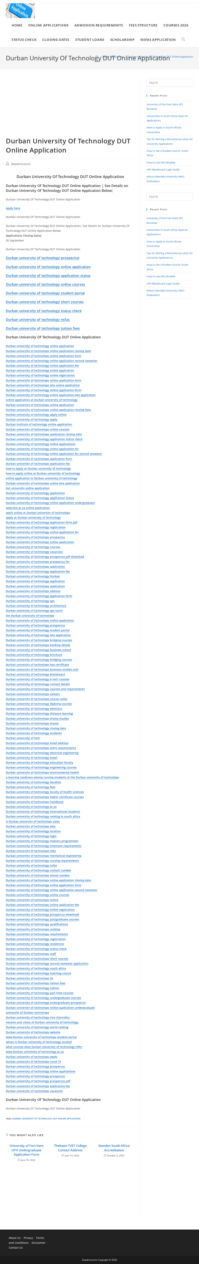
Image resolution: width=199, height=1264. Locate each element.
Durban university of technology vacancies (34, 552)
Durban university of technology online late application (43, 483)
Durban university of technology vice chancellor (38, 1017)
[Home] (96, 56)
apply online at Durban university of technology (38, 512)
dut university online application (28, 488)
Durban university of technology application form (39, 459)
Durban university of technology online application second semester (51, 361)
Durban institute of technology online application (39, 424)
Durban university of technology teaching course (38, 973)
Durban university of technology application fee (38, 463)
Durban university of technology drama (32, 723)
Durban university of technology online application (48, 266)
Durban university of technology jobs (31, 826)
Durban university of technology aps (30, 601)
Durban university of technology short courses (45, 301)
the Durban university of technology (30, 615)
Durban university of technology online (32, 900)
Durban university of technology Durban (33, 576)
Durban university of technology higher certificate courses (45, 797)
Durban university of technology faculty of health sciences (45, 792)
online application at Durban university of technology (42, 400)
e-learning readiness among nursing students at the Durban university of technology (62, 777)
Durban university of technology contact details (38, 684)
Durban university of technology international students (43, 811)
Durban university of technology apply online (36, 414)
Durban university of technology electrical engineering (42, 753)
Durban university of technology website (33, 1032)
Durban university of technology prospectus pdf (38, 1081)
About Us (15, 1238)
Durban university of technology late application (38, 635)
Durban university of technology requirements (37, 934)
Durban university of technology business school (38, 650)
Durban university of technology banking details (38, 645)
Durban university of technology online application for (42, 449)
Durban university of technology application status (48, 275)
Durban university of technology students (34, 733)
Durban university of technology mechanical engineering (43, 856)
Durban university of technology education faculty (39, 762)
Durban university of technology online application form (43, 356)
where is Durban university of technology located (39, 1042)
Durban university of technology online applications (40, 444)
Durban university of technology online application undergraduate (50, 503)
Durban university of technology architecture (36, 605)
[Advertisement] (70, 107)
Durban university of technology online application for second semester (54, 454)
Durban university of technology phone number (38, 875)
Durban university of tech (23, 738)
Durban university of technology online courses (45, 284)
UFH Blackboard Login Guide (163, 169)
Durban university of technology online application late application (51, 395)
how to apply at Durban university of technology (38, 468)
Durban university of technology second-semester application (47, 963)
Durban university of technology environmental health (42, 772)
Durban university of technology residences (35, 944)
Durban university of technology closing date (36, 728)
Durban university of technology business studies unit (42, 669)
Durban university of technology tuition (32, 988)
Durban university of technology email (31, 757)
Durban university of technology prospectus (42, 257)
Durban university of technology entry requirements (41, 748)
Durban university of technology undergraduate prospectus (46, 1002)
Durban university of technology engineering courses (41, 767)
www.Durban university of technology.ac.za (35, 1051)
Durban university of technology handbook (35, 802)
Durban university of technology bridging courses (39, 640)
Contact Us (16, 1247)
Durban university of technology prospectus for (38, 562)
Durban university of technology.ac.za (31, 806)
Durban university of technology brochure (34, 655)
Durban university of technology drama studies (37, 718)
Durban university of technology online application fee (42, 365)
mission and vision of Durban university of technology (42, 1022)
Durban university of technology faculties (33, 782)
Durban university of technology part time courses (39, 993)
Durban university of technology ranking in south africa (43, 816)
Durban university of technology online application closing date (48, 351)
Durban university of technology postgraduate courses (42, 919)
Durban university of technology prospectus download (42, 914)
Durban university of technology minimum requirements (43, 846)
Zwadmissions (21, 164)
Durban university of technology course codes (36, 699)
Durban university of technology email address (37, 743)
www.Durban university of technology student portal (41, 1037)
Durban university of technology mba (31, 851)
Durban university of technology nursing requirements (42, 860)
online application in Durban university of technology (41, 478)
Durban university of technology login (31, 836)
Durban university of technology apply (31, 419)
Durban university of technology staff (31, 954)
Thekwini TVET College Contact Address (70, 1148)
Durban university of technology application (35, 493)
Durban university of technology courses (33, 547)
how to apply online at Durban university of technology (43, 473)
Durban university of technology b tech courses (37, 679)
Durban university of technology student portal (45, 293)
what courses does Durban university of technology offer (44, 1047)
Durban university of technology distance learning (39, 713)
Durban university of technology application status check (44, 439)
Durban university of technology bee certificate (37, 664)
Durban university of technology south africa (36, 968)
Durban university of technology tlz (29, 978)
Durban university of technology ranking (33, 929)
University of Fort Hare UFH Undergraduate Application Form (27, 1150)
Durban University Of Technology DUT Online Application (160, 56)
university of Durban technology (27, 1012)
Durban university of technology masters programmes (42, 841)
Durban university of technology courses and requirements (45, 689)
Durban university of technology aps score (34, 610)
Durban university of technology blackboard (35, 674)
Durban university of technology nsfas (38, 319)
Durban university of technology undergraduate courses (43, 998)
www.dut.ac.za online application (28, 508)
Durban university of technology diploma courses (39, 704)
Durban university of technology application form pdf (41, 522)
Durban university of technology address (33, 591)
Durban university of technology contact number (38, 870)
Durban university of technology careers (33, 694)
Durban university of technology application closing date (44, 434)
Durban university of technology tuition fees (43, 328)
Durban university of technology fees (30, 787)
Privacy (29, 1238)
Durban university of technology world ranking (37, 1027)
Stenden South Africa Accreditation (114, 1148)
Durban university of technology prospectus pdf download (45, 556)
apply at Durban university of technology (33, 517)
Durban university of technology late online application (43, 385)
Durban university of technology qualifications (37, 924)
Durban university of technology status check (44, 310)
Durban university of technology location (33, 831)
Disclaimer (38, 1243)
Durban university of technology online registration (40, 375)
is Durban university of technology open (33, 821)
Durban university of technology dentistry (34, 708)
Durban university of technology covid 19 (33, 1061)
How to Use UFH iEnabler (161, 162)
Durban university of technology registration (36, 527)
